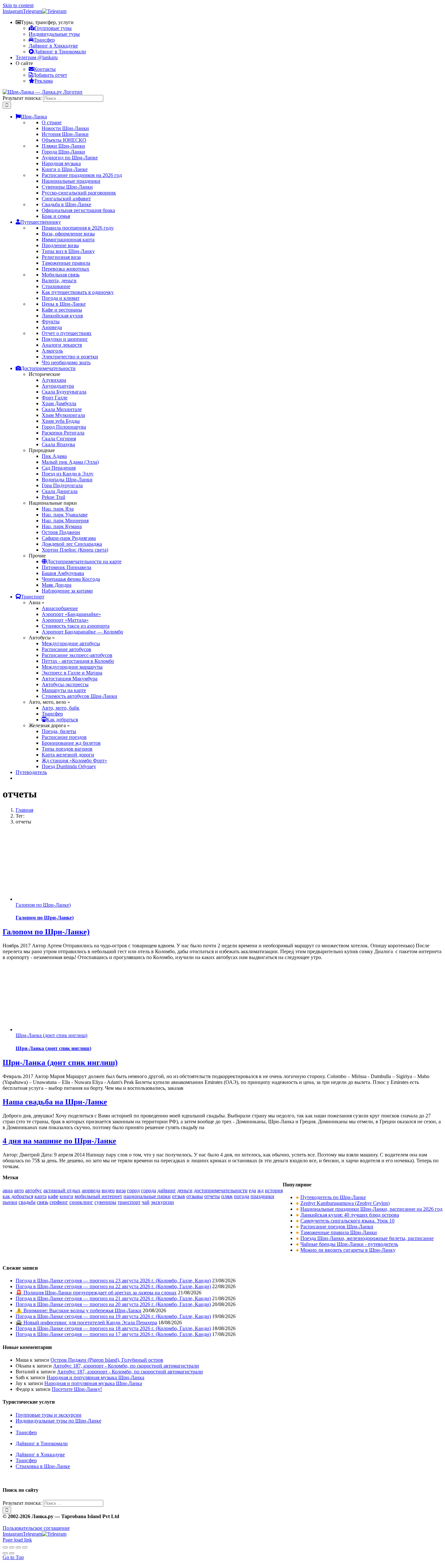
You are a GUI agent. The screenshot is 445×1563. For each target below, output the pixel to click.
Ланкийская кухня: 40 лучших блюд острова (349, 1215)
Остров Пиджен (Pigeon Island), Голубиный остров (106, 1360)
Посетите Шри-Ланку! (77, 1389)
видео (108, 1190)
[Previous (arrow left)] (5, 1553)
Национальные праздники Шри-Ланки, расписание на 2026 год (371, 1209)
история (274, 1190)
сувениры (105, 1202)
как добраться (18, 1196)
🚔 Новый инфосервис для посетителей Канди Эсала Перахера (86, 1322)
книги (66, 1196)
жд (260, 1190)
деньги (185, 1190)
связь (42, 1202)
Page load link (17, 1540)
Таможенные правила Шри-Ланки (338, 1232)
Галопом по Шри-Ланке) (43, 905)
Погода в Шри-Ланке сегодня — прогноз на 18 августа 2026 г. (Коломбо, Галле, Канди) (113, 1328)
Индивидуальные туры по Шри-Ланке (58, 1420)
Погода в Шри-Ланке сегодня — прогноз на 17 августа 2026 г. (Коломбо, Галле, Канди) (113, 1334)
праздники (262, 1196)
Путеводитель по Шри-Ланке (333, 1197)
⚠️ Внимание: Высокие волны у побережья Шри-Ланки (78, 1310)
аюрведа (91, 1190)
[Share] (11, 1547)
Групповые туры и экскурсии (48, 1415)
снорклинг (81, 1202)
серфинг (59, 1202)
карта (41, 1196)
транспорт (129, 1202)
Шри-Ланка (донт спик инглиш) (51, 1035)
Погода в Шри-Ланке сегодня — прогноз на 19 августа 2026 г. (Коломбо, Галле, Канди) (113, 1316)
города (148, 1190)
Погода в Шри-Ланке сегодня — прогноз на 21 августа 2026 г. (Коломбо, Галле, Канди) (113, 1298)
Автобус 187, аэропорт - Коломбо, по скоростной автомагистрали (126, 1366)
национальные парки (147, 1196)
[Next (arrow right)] (11, 1553)
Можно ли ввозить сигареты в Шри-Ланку (347, 1250)
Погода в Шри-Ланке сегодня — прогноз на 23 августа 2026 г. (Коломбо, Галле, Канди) (113, 1280)
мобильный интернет (98, 1196)
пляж (227, 1196)
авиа (8, 1190)
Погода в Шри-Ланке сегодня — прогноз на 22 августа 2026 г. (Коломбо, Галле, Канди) (113, 1286)
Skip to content (18, 5)
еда (252, 1190)
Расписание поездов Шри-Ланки (336, 1226)
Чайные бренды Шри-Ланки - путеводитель (349, 1244)
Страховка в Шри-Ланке (43, 1466)
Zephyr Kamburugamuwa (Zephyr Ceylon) (345, 1203)
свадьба (27, 1202)
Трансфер (26, 1432)
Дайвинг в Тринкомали (42, 1443)
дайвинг (166, 1190)
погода (241, 1196)
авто (19, 1190)
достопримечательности (221, 1190)
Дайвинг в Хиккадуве (40, 1454)
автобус (33, 1190)
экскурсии (162, 1202)
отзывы (194, 1196)
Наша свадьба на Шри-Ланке (55, 1102)
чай (146, 1202)
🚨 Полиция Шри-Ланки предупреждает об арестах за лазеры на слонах (96, 1292)
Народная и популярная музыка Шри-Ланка (95, 1377)
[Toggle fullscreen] (18, 1547)
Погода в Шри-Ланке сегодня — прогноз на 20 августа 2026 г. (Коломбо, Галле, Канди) (113, 1304)
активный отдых (61, 1190)
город (133, 1190)
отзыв (178, 1196)
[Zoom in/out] (24, 1547)
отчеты (212, 1196)
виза (121, 1190)
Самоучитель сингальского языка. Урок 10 (347, 1220)
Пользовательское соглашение (36, 1528)
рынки (10, 1202)
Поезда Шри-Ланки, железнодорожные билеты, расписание (367, 1238)
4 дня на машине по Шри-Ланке (59, 1141)
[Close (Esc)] (5, 1547)
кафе (53, 1196)
